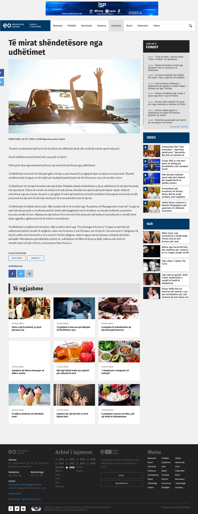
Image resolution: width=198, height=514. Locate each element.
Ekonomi (57, 25)
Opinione (165, 462)
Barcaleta (179, 479)
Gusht (79, 471)
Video (156, 25)
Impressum (15, 493)
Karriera (179, 487)
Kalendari (143, 25)
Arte (177, 466)
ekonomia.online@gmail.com (25, 484)
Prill (57, 478)
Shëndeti (35, 258)
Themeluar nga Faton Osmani (25, 499)
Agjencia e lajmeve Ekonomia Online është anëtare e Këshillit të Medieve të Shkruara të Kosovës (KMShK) (77, 508)
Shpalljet (165, 487)
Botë (177, 475)
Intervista (166, 483)
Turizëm (165, 475)
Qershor (59, 486)
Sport (129, 25)
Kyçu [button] (121, 475)
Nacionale (86, 25)
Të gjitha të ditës (179, 127)
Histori (164, 479)
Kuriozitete (153, 475)
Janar (58, 467)
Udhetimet (17, 258)
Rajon (150, 479)
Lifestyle (116, 25)
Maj (57, 482)
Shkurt (58, 471)
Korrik (79, 467)
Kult (163, 466)
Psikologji (152, 483)
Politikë (72, 25)
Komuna (101, 25)
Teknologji (180, 483)
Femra (151, 487)
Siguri (164, 471)
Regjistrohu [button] (122, 483)
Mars (58, 475)
